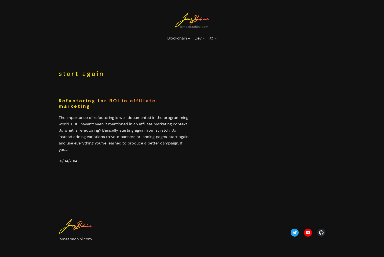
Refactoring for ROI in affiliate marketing (107, 103)
